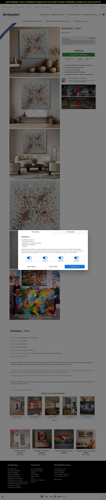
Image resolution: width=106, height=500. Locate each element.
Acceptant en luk (74, 266)
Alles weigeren (31, 266)
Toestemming (35, 232)
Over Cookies (70, 232)
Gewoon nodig (53, 266)
